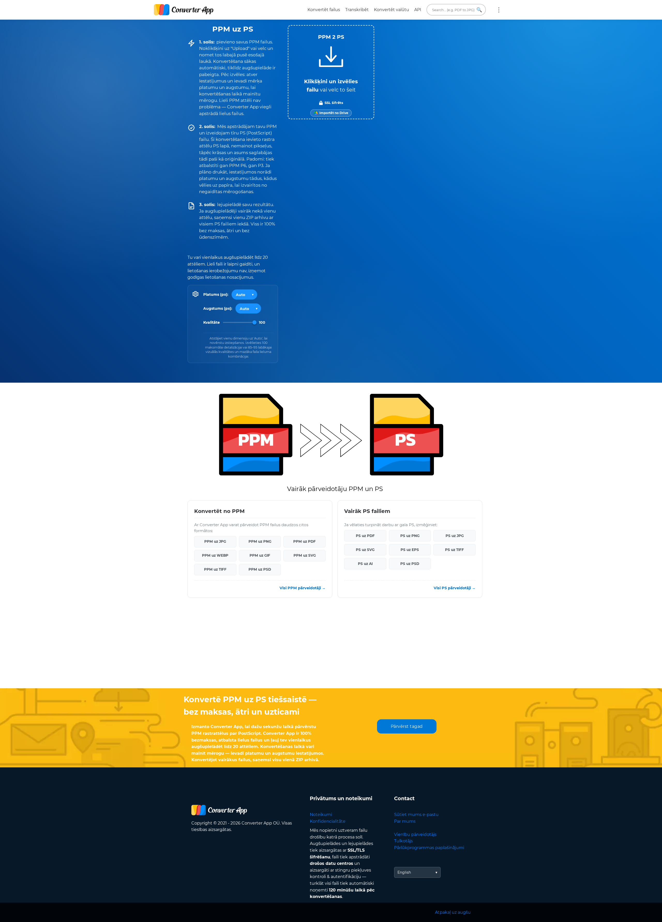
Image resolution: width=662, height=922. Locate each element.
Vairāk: (499, 10)
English (404, 872)
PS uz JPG (455, 536)
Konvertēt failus (323, 9)
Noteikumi (321, 814)
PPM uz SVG (305, 556)
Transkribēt (357, 9)
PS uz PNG (409, 536)
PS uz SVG (365, 550)
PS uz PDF (365, 536)
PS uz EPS (410, 550)
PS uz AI (365, 564)
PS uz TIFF (454, 550)
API (417, 9)
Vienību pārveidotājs (415, 834)
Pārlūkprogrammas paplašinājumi (429, 847)
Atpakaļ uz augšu (453, 912)
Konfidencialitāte (327, 821)
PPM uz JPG (215, 542)
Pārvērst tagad (407, 726)
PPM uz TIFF (215, 570)
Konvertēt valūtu (391, 9)
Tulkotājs (403, 840)
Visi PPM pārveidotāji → (303, 588)
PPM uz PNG (260, 542)
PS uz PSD (409, 564)
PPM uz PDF (304, 542)
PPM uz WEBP (215, 556)
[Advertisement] (331, 647)
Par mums (405, 821)
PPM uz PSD (260, 570)
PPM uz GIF (260, 556)
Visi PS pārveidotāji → (455, 588)
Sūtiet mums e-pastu (416, 814)
